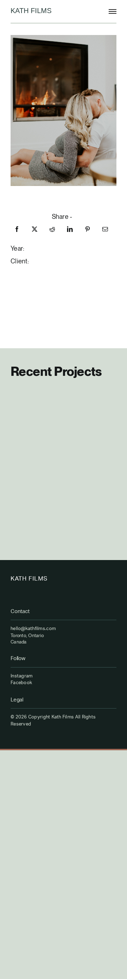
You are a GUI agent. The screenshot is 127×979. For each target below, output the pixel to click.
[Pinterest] (87, 229)
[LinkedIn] (70, 229)
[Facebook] (17, 229)
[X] (34, 229)
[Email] (105, 229)
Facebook (21, 683)
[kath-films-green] (32, 10)
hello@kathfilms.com (33, 629)
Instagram (21, 676)
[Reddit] (52, 229)
